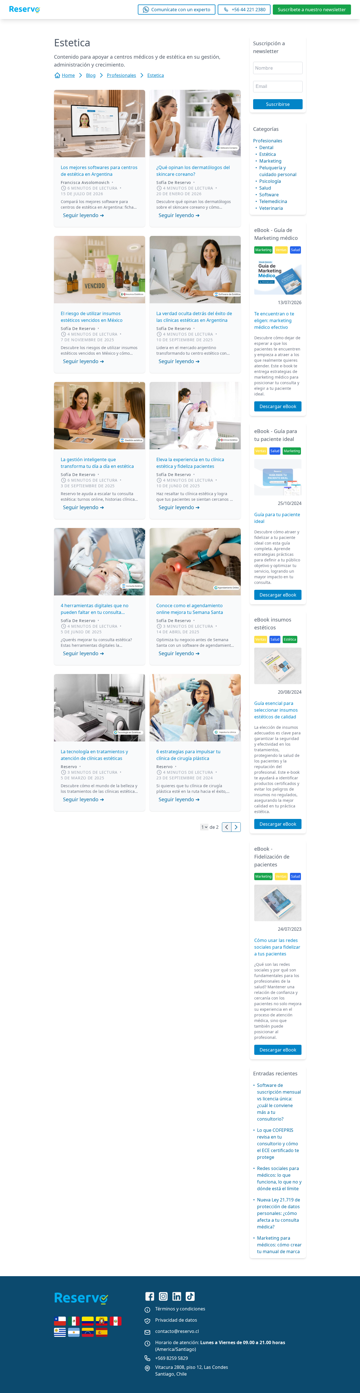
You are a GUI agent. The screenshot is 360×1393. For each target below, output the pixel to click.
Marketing (270, 161)
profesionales (121, 75)
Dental (266, 147)
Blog (91, 75)
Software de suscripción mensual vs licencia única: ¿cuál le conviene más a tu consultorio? (279, 1102)
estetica (155, 75)
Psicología (270, 181)
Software (269, 195)
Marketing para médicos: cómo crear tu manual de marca (279, 1245)
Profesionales (267, 141)
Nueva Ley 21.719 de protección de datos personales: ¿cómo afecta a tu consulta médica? (278, 1213)
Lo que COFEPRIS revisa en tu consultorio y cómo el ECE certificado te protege (278, 1143)
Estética (267, 154)
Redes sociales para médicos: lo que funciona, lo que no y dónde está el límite (279, 1178)
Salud (265, 188)
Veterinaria (271, 208)
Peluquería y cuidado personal (277, 171)
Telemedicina (273, 201)
